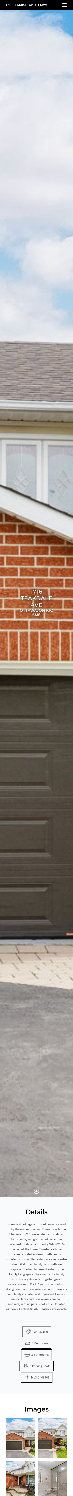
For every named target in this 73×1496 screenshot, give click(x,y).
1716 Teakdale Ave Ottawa (27, 5)
